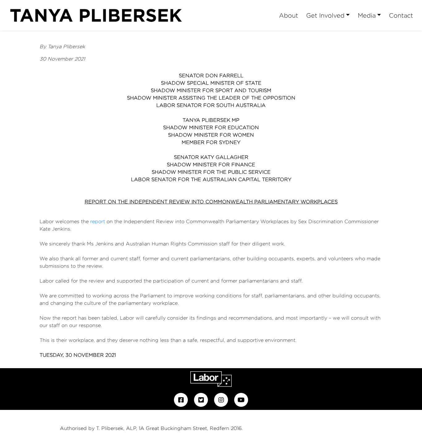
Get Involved (325, 15)
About (288, 15)
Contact (401, 15)
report (97, 221)
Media (367, 15)
